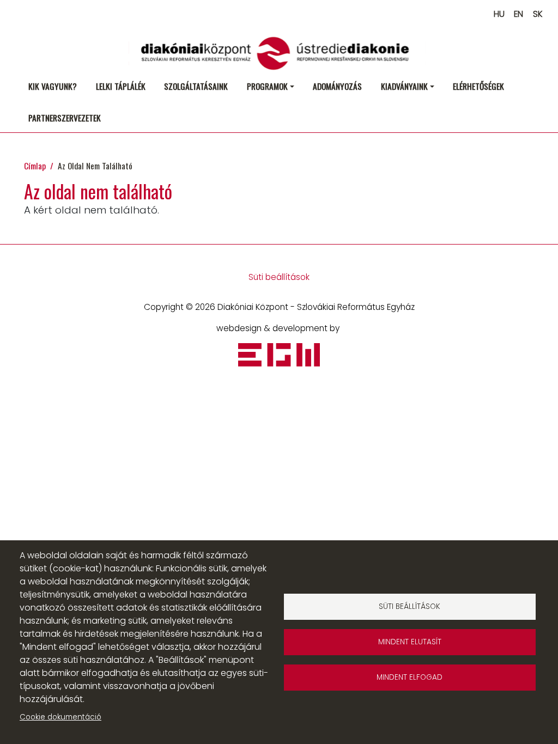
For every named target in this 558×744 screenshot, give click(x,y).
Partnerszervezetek (64, 117)
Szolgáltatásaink (196, 86)
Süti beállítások (279, 277)
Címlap (35, 165)
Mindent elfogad (409, 677)
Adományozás (337, 86)
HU (499, 14)
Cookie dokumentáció (60, 717)
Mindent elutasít (409, 642)
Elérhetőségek (478, 86)
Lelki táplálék (120, 86)
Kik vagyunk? (52, 86)
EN (518, 14)
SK (537, 14)
